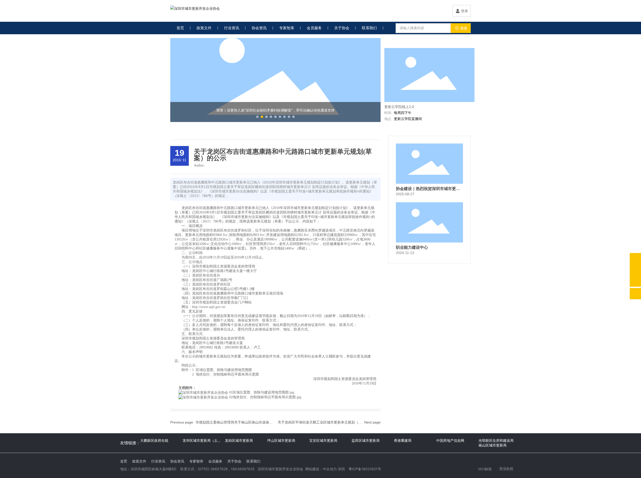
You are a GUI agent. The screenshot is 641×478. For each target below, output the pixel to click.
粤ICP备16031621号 (365, 469)
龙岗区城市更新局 (239, 440)
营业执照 (506, 468)
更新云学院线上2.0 (399, 106)
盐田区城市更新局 (366, 440)
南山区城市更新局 (492, 445)
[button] (257, 117)
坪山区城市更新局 (281, 440)
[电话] (635, 270)
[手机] (635, 258)
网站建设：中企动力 (321, 469)
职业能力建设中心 (412, 247)
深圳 (341, 469)
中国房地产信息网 (450, 440)
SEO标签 (485, 469)
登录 (464, 11)
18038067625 (243, 469)
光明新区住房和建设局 (496, 440)
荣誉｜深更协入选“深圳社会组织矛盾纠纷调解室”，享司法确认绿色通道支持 (275, 110)
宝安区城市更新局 (323, 440)
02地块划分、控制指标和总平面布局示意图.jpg (265, 397)
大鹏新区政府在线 (154, 440)
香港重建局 (402, 440)
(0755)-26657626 (213, 469)
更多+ (465, 43)
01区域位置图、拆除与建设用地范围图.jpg (261, 392)
